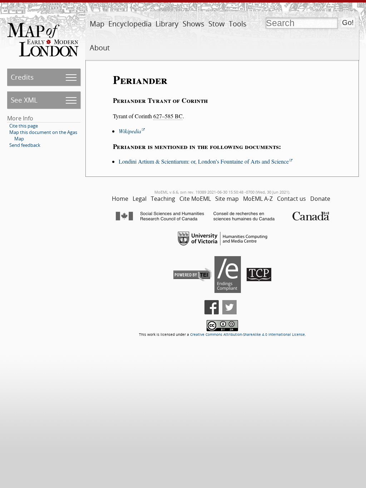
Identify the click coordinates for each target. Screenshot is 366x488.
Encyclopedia (130, 24)
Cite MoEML (195, 199)
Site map (227, 199)
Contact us (291, 199)
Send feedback (24, 145)
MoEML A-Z (258, 199)
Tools (238, 24)
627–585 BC (168, 116)
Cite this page (23, 126)
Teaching (163, 199)
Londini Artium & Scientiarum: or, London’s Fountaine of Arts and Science (204, 161)
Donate (320, 199)
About (100, 48)
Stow (216, 24)
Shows (193, 24)
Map (97, 24)
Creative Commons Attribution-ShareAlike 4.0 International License (247, 334)
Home (120, 199)
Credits (22, 77)
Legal (140, 199)
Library (166, 24)
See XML (24, 100)
